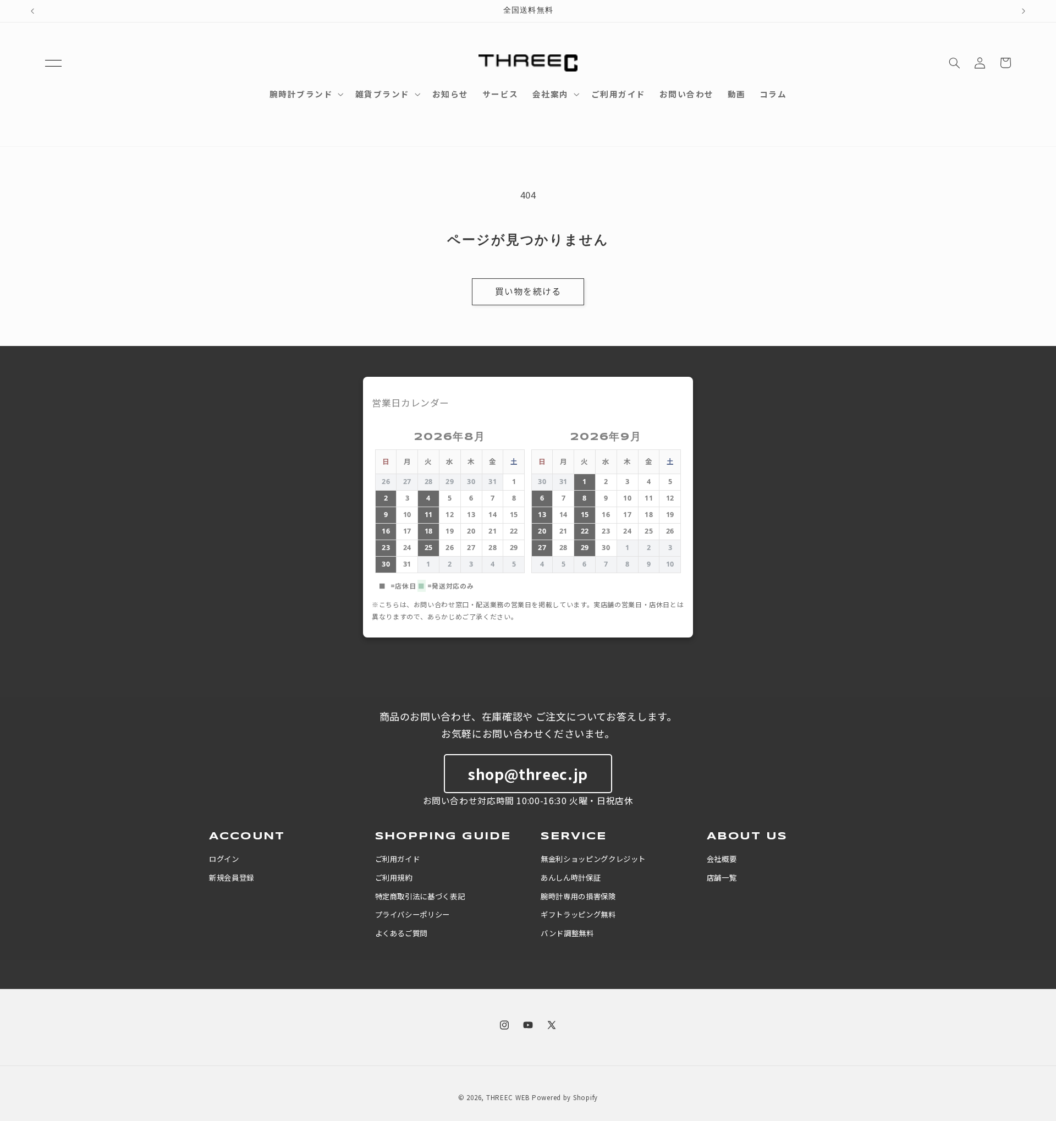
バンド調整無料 (567, 932)
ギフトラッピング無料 (578, 914)
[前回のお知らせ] (32, 11)
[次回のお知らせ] (1023, 11)
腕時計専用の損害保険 (578, 896)
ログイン (224, 858)
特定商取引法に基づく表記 (420, 896)
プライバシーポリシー (412, 914)
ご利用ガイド (397, 858)
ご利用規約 (394, 877)
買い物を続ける (527, 291)
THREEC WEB (508, 1097)
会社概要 (722, 858)
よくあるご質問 (401, 932)
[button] (53, 62)
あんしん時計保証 (571, 877)
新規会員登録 (231, 877)
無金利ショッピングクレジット (593, 858)
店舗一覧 (722, 877)
